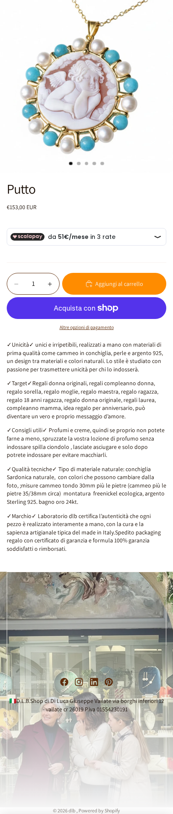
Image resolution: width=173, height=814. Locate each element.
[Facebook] (64, 682)
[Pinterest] (109, 682)
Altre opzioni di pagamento (87, 327)
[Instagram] (79, 682)
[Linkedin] (94, 682)
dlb (72, 810)
